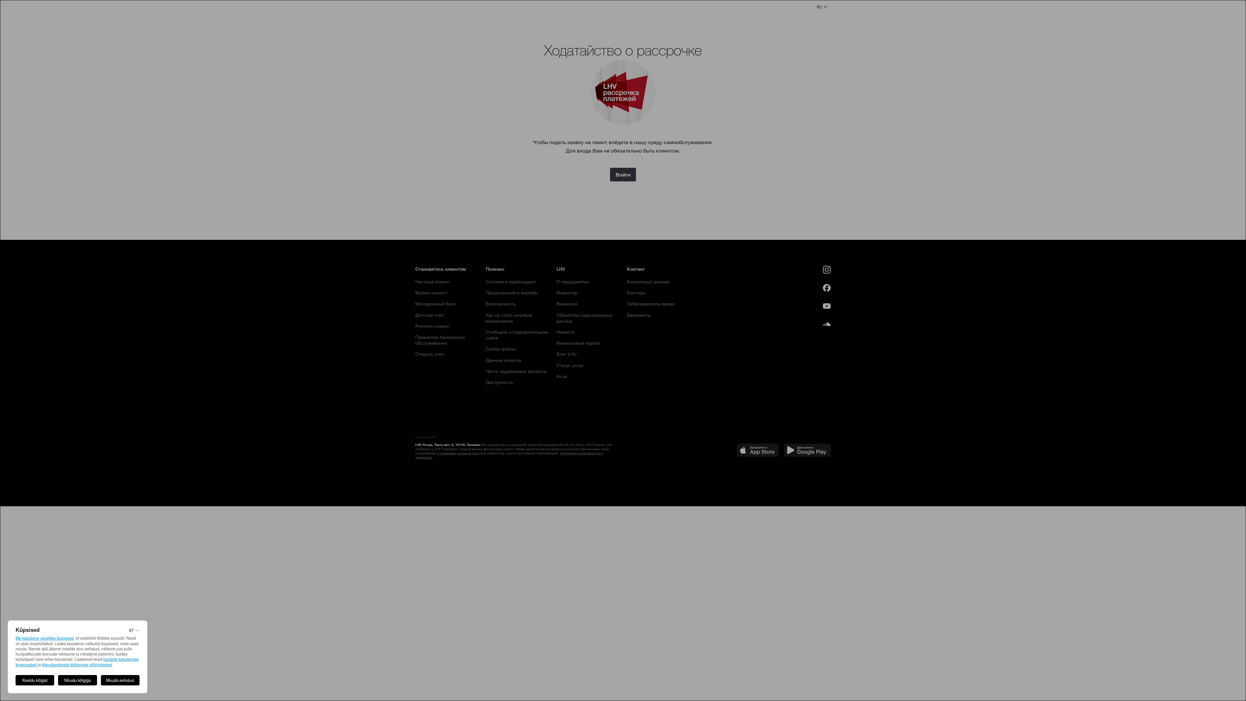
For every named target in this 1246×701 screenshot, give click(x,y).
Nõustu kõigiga (77, 680)
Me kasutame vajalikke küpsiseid (45, 638)
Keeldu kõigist (34, 680)
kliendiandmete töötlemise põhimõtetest (77, 665)
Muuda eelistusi (120, 680)
